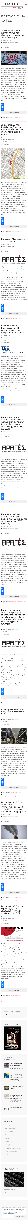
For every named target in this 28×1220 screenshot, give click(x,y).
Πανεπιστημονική (14, 796)
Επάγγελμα (8, 1145)
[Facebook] (14, 104)
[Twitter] (14, 107)
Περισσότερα (7, 1192)
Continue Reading (14, 112)
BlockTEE (12, 794)
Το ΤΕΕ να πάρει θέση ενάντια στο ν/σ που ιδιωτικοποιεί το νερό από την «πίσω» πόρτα (13, 34)
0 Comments (6, 47)
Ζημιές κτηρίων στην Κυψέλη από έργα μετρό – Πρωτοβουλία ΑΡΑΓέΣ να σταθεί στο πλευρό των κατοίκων (13, 129)
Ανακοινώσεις (12, 117)
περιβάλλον (23, 900)
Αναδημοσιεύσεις (10, 1128)
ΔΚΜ (20, 794)
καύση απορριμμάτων (15, 900)
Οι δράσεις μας (18, 231)
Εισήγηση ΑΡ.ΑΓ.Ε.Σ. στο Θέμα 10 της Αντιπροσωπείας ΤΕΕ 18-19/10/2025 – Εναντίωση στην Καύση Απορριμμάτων (13, 807)
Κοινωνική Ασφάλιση (11, 1151)
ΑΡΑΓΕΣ (16, 794)
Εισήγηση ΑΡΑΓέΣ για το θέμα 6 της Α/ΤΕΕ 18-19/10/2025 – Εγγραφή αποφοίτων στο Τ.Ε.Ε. (12, 910)
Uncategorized (12, 601)
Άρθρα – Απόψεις (10, 1135)
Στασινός (21, 796)
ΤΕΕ (25, 796)
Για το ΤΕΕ (18, 117)
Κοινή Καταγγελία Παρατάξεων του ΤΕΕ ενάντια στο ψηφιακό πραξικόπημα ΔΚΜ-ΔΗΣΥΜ (13, 329)
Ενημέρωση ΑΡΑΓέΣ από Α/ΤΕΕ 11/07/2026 (13, 240)
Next (14, 1002)
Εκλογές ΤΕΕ (8, 1141)
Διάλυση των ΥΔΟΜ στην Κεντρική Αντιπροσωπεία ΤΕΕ (12, 711)
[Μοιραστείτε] (14, 109)
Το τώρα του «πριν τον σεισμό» (16, 1087)
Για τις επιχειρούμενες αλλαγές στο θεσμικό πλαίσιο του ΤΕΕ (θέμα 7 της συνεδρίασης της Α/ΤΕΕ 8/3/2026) (14, 519)
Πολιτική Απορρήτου (11, 1213)
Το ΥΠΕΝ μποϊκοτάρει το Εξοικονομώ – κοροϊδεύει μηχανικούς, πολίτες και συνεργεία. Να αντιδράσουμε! (17, 1077)
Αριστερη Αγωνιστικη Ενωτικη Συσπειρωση (10, 44)
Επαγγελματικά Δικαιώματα (13, 1148)
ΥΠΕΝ (6, 1158)
